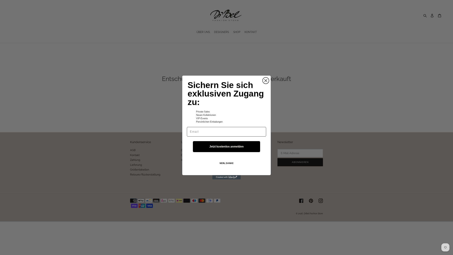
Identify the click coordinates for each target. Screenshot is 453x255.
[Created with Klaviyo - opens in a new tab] (226, 177)
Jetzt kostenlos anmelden (226, 146)
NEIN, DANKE (227, 163)
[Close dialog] (266, 80)
